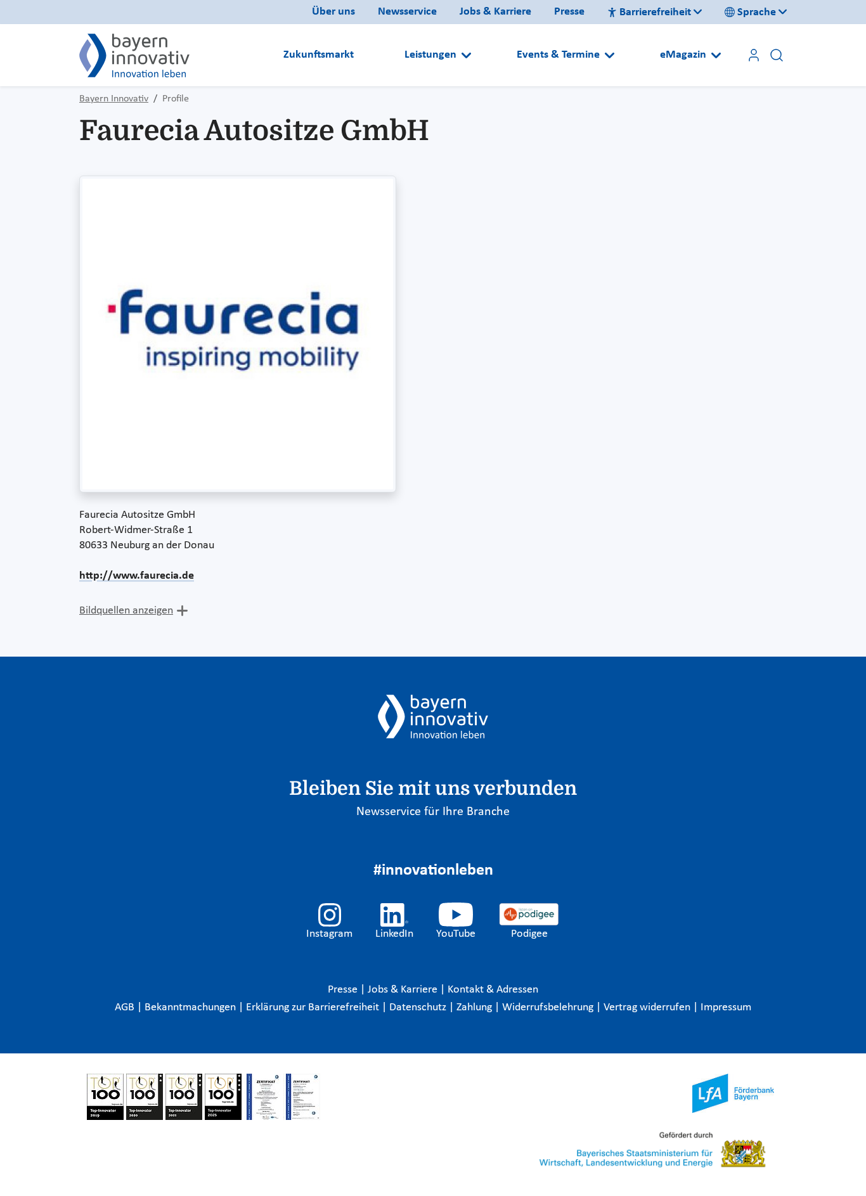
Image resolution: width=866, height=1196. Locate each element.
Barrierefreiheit (655, 12)
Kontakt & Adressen (493, 990)
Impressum (726, 1007)
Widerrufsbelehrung (549, 1007)
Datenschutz (419, 1007)
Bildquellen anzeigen (126, 611)
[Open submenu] (466, 55)
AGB (126, 1007)
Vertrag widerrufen (648, 1007)
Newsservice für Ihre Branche (433, 812)
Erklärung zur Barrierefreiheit (314, 1007)
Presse (569, 12)
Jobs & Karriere (495, 12)
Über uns (333, 12)
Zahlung (475, 1007)
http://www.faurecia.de (136, 576)
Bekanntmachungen (191, 1007)
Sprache (756, 12)
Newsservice (407, 12)
